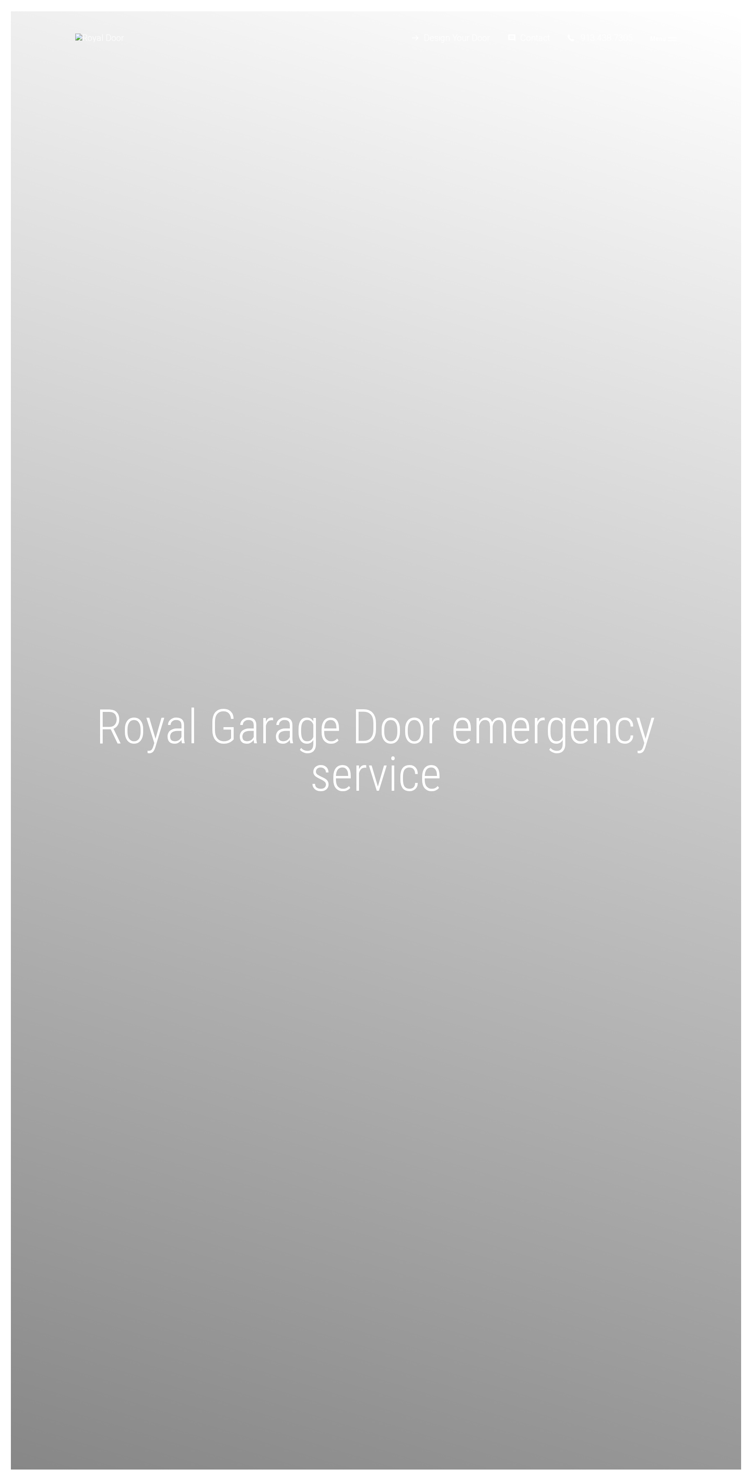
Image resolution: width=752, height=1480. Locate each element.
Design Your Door (457, 38)
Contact (535, 38)
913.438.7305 (607, 38)
